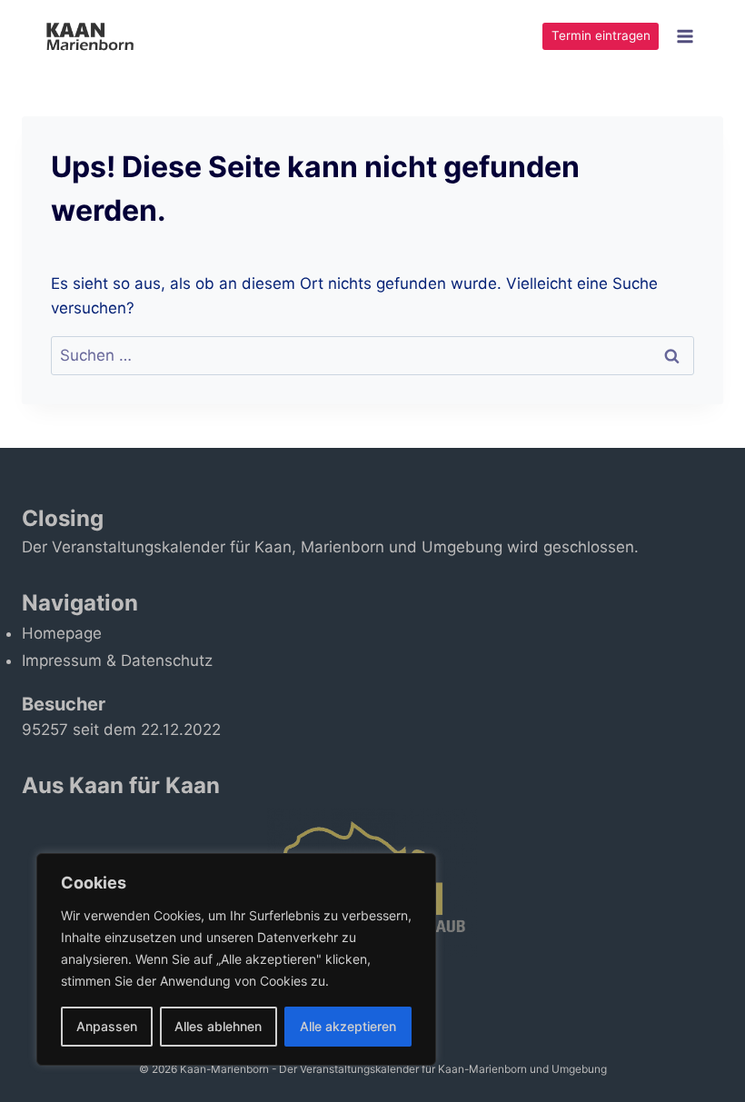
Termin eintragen (601, 35)
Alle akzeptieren (348, 1026)
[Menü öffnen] (684, 36)
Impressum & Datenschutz (117, 660)
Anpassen (106, 1026)
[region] (236, 959)
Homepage (62, 633)
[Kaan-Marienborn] (98, 36)
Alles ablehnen (218, 1026)
